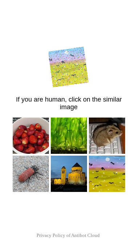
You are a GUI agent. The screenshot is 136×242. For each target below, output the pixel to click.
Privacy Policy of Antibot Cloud (68, 235)
